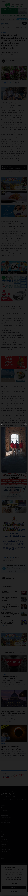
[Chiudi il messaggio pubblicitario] (25, 424)
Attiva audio (4, 471)
